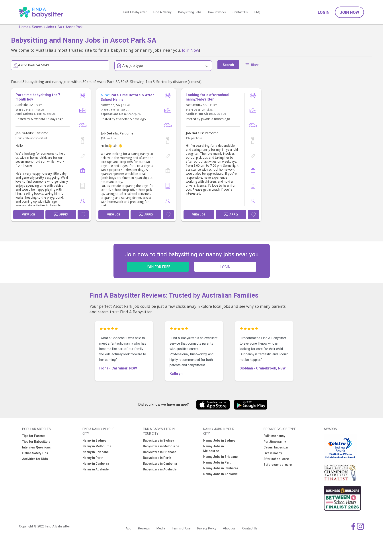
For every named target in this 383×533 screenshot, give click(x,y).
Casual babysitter (276, 447)
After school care (276, 459)
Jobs (50, 27)
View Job (28, 214)
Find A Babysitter (135, 12)
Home (23, 27)
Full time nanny (274, 436)
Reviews (144, 528)
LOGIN (225, 267)
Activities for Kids (35, 459)
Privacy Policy (206, 528)
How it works (217, 12)
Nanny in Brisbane (95, 452)
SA (60, 27)
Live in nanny (273, 453)
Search (37, 27)
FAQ (257, 12)
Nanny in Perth (92, 458)
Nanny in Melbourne (96, 446)
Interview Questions (36, 447)
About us (229, 528)
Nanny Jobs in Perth (217, 462)
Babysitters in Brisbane (159, 452)
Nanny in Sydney (94, 440)
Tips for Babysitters (36, 441)
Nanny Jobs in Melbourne (213, 448)
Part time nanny (275, 441)
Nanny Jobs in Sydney (219, 440)
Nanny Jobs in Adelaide (220, 474)
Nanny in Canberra (95, 463)
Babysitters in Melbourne (161, 446)
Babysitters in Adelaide (159, 469)
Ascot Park (74, 27)
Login (324, 12)
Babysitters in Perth (157, 458)
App (128, 528)
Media (160, 528)
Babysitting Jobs (189, 12)
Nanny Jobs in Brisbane (220, 456)
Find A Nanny (162, 12)
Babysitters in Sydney (158, 440)
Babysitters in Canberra (160, 463)
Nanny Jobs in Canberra (220, 468)
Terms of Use (181, 528)
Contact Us (240, 12)
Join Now (349, 12)
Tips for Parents (33, 436)
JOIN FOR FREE (158, 267)
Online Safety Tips (35, 453)
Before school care (278, 464)
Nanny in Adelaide (95, 469)
